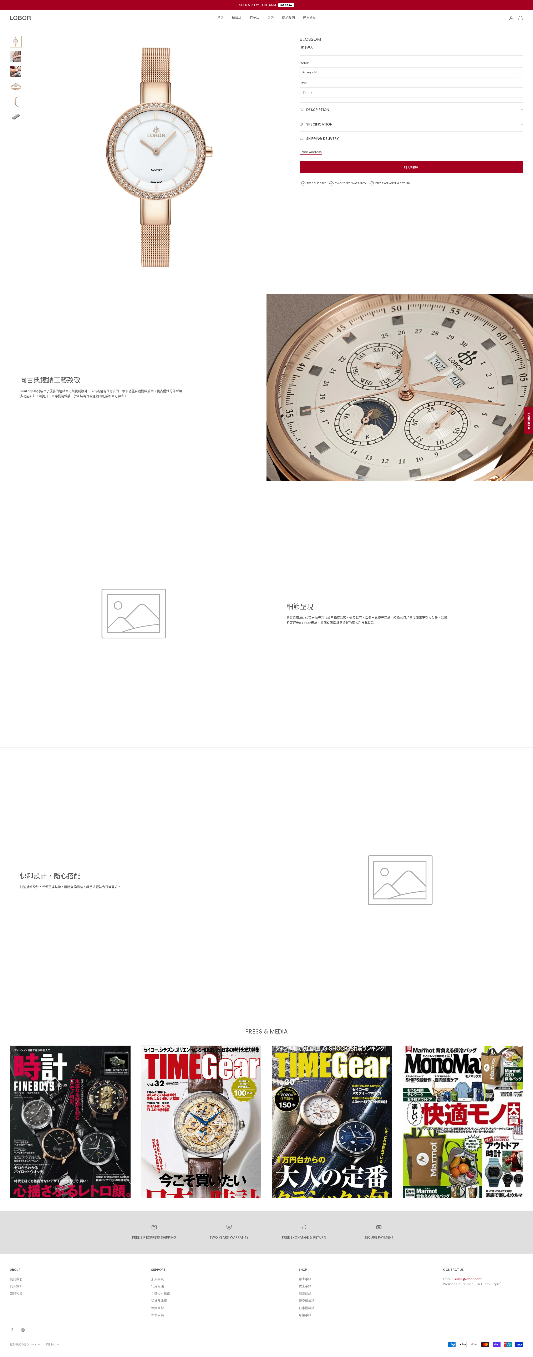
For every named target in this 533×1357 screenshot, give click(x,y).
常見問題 (157, 1286)
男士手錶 (305, 1279)
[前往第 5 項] (16, 101)
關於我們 (16, 1279)
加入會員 (157, 1279)
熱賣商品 (305, 1293)
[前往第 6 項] (16, 116)
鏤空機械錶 (307, 1301)
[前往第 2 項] (16, 56)
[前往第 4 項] (16, 86)
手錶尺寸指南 (160, 1293)
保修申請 (157, 1315)
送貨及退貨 (159, 1301)
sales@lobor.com (468, 1279)
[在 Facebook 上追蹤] (12, 1330)
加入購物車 (411, 167)
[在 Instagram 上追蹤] (23, 1330)
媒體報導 (16, 1293)
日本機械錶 (307, 1308)
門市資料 (16, 1286)
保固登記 (157, 1308)
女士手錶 (305, 1286)
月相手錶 (305, 1315)
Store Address (311, 152)
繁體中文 (50, 1344)
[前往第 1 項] (16, 41)
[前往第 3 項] (16, 71)
